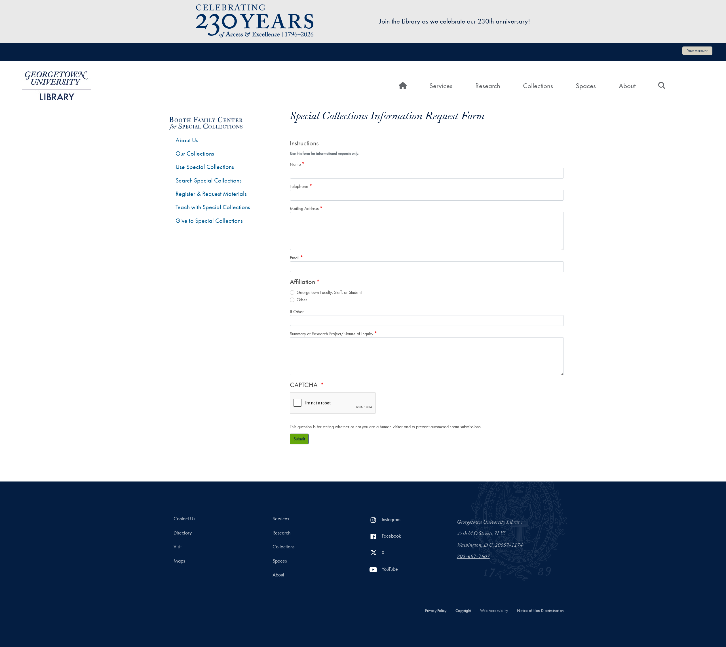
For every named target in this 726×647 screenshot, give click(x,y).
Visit (178, 547)
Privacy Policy (435, 610)
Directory (183, 533)
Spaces (586, 85)
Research (487, 85)
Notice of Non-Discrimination (540, 610)
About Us (187, 140)
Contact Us (184, 519)
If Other (297, 312)
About (627, 85)
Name (295, 164)
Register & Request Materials (211, 194)
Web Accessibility (494, 610)
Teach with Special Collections (213, 207)
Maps (179, 561)
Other (302, 300)
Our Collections (195, 153)
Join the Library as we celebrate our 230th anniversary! (454, 21)
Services (440, 85)
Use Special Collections (205, 167)
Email (294, 258)
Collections (538, 85)
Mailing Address (304, 208)
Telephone (299, 186)
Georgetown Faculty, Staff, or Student (329, 292)
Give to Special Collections (209, 221)
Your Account (697, 50)
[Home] (56, 86)
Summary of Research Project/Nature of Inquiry (331, 334)
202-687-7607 (473, 557)
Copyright (463, 610)
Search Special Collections (209, 180)
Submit (299, 439)
